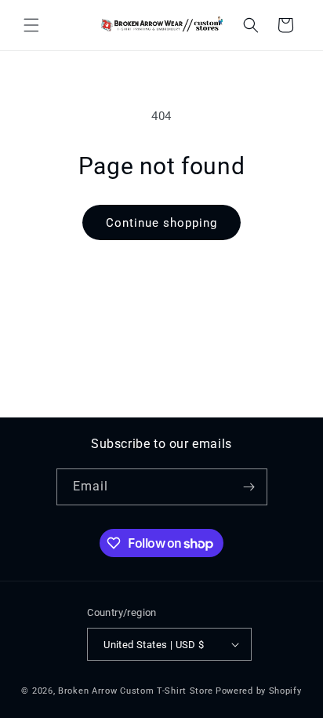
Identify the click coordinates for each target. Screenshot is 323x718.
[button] (31, 25)
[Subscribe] (249, 486)
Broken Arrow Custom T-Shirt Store (135, 691)
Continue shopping (161, 223)
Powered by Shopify (259, 691)
